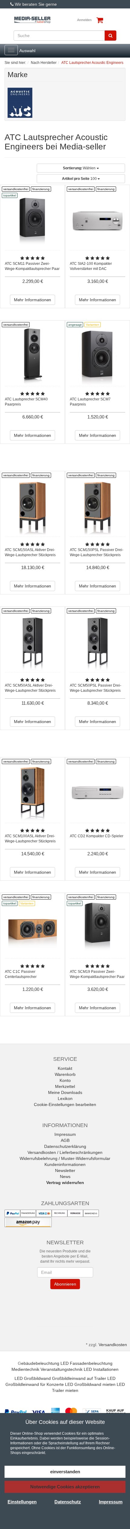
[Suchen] (110, 35)
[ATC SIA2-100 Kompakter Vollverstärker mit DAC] (97, 221)
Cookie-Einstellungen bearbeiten (65, 1104)
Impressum (65, 1134)
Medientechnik (25, 1369)
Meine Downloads (65, 1092)
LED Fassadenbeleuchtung (86, 1363)
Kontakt (65, 1068)
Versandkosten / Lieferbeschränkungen (65, 1152)
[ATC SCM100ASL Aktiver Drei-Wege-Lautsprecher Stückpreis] (32, 793)
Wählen (79, 168)
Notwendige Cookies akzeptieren (65, 1486)
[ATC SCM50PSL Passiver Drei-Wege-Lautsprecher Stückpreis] (97, 642)
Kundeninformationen (65, 1164)
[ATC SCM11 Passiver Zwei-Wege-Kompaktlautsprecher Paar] (32, 221)
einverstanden (65, 1471)
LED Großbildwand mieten (90, 1384)
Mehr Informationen (32, 299)
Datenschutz (67, 1501)
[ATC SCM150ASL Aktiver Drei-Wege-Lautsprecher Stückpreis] (32, 507)
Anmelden (84, 20)
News (65, 1176)
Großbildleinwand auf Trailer (79, 1378)
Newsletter (65, 1170)
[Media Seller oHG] (32, 20)
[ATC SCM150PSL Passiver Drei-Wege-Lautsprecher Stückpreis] (97, 507)
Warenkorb (65, 1074)
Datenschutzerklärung (65, 1146)
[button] (65, 1306)
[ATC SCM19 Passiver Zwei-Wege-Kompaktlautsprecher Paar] (97, 929)
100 (80, 179)
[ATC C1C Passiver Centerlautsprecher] (32, 929)
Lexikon (65, 1098)
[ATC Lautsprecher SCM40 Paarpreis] (32, 356)
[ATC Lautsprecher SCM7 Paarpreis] (97, 356)
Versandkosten (113, 1344)
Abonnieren (65, 1284)
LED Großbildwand (33, 1378)
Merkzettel (65, 1086)
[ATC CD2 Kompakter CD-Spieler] (97, 793)
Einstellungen (22, 1501)
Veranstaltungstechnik (62, 1369)
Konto (65, 1080)
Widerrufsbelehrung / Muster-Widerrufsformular (65, 1158)
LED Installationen (101, 1369)
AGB (65, 1140)
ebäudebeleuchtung (40, 1363)
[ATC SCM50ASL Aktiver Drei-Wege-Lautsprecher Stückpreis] (32, 642)
